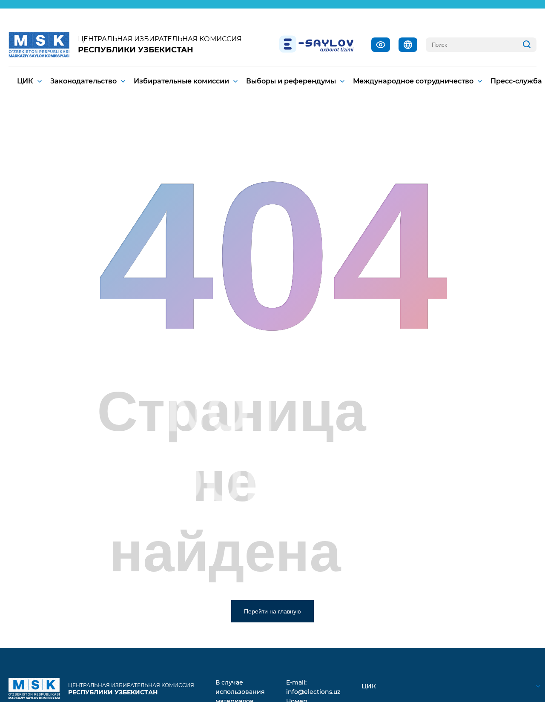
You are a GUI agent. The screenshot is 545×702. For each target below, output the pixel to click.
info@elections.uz (313, 692)
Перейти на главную (272, 611)
